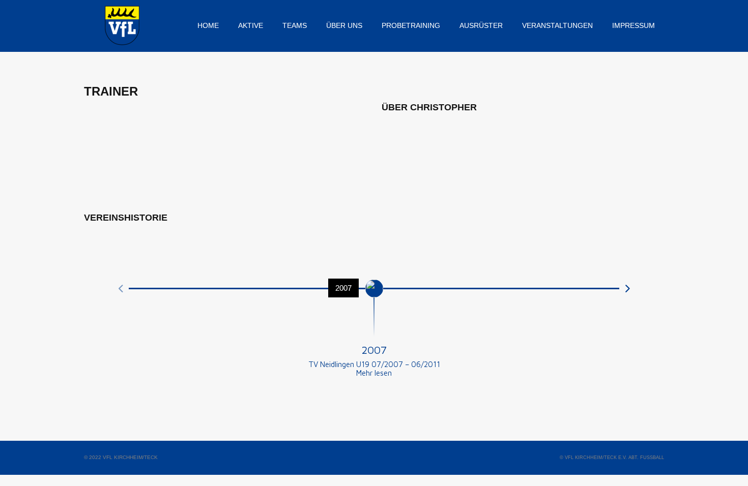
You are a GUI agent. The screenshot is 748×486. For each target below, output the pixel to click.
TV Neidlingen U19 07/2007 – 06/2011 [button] (374, 364)
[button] (374, 373)
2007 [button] (374, 350)
